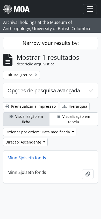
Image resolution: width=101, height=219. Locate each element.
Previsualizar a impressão (33, 106)
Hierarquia (77, 106)
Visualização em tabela (75, 119)
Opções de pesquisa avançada (44, 90)
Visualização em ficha (28, 119)
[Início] (18, 9)
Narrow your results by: (51, 42)
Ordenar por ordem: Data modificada (38, 131)
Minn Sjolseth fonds (27, 158)
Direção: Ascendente (23, 142)
